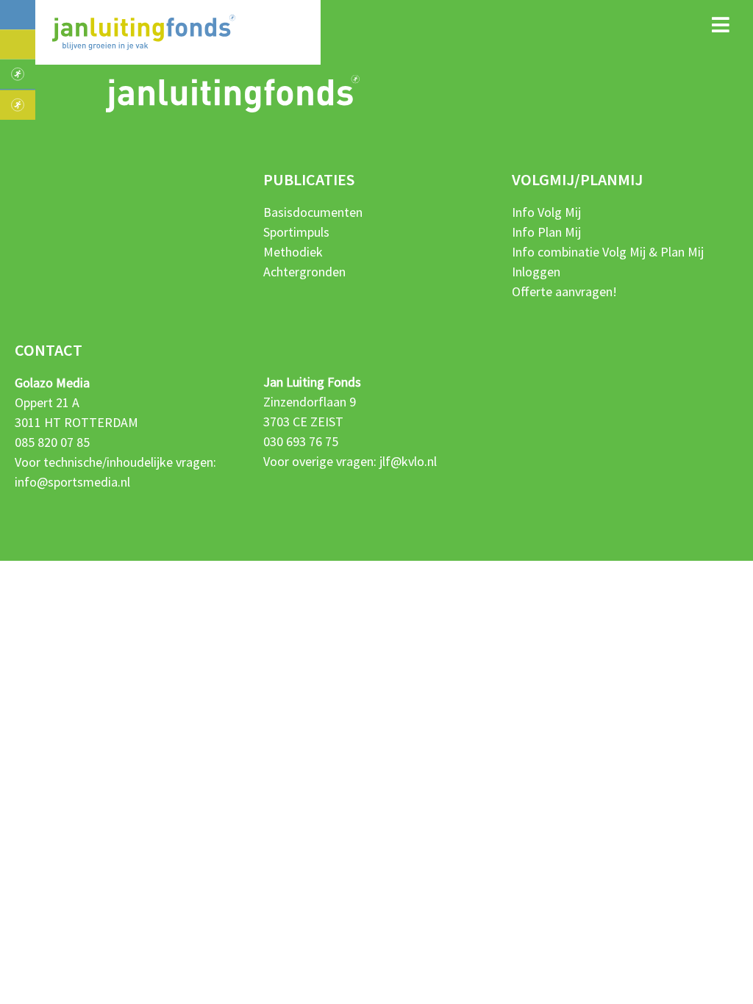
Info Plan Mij (546, 231)
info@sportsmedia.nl (72, 481)
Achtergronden (304, 271)
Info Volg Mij (546, 212)
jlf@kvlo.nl (408, 461)
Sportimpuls (296, 231)
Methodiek (293, 251)
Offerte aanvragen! (564, 291)
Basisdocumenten (313, 212)
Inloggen (536, 271)
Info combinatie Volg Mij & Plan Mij (608, 251)
